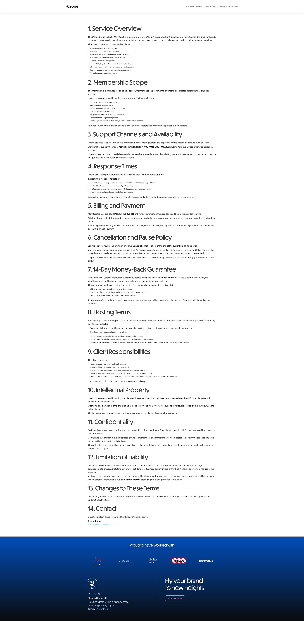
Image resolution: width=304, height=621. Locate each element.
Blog (214, 7)
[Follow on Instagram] (99, 593)
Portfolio (199, 7)
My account (233, 7)
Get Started (175, 598)
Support (208, 7)
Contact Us (223, 7)
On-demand (189, 7)
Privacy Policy (102, 609)
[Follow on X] (94, 593)
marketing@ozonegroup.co (101, 605)
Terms (91, 609)
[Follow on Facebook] (90, 593)
